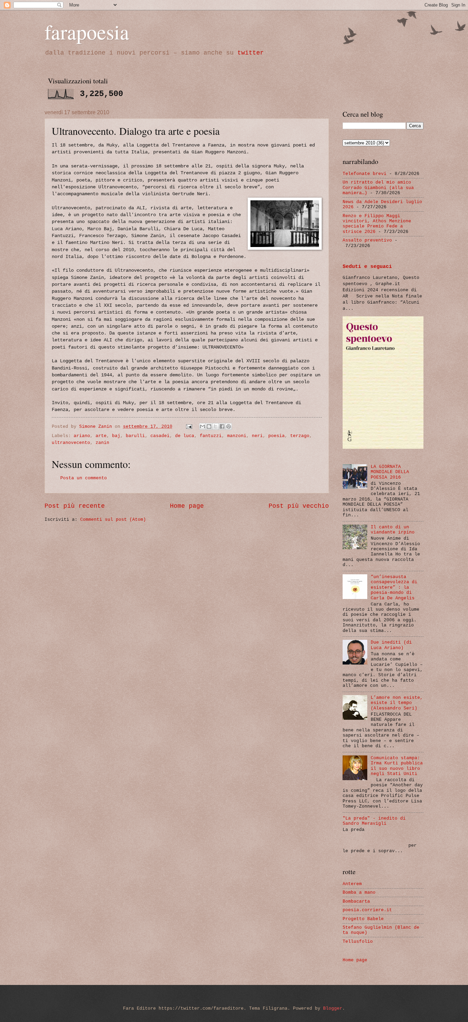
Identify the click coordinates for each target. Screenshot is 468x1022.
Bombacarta (356, 901)
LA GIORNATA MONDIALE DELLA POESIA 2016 (390, 472)
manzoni (236, 435)
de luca (184, 435)
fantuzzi (211, 435)
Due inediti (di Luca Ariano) (391, 645)
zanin (102, 442)
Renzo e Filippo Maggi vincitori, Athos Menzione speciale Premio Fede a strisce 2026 (377, 223)
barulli (135, 435)
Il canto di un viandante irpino (393, 530)
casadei (160, 435)
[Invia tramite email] (202, 426)
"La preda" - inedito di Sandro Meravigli (374, 821)
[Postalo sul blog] (209, 426)
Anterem (352, 883)
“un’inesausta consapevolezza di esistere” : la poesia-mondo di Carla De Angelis (394, 587)
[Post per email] (189, 426)
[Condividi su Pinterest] (228, 426)
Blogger (332, 1008)
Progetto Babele (363, 918)
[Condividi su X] (215, 426)
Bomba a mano (359, 892)
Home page (187, 506)
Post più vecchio (299, 506)
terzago (299, 435)
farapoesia (87, 31)
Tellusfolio (358, 941)
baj (116, 435)
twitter (250, 52)
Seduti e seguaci (367, 266)
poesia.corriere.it (367, 910)
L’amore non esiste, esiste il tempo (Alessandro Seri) (397, 703)
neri (257, 435)
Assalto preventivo (367, 240)
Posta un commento (83, 478)
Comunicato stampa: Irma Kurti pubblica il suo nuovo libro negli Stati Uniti (397, 765)
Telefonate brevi (364, 173)
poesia (276, 435)
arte (101, 435)
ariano (82, 435)
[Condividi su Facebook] (222, 426)
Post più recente (75, 506)
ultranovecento (71, 442)
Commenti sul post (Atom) (113, 519)
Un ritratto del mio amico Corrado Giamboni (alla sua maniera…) (378, 188)
